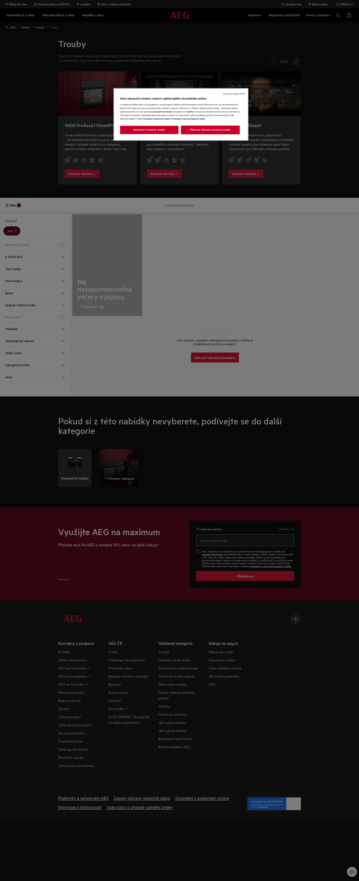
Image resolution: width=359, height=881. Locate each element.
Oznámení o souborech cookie (156, 118)
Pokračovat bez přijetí (234, 93)
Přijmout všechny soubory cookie (210, 129)
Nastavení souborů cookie (149, 129)
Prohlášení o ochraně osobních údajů (188, 118)
